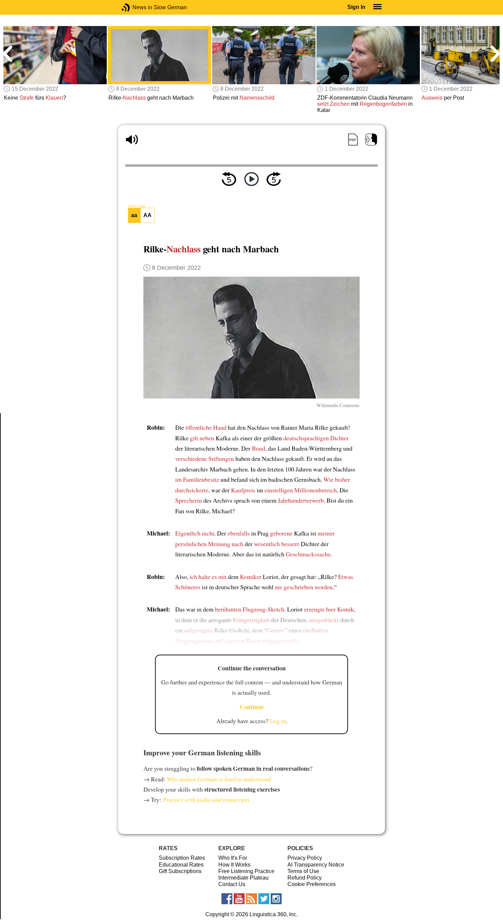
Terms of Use (303, 871)
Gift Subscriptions (180, 871)
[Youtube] (239, 898)
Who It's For (232, 858)
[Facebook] (226, 898)
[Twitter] (263, 898)
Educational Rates (181, 865)
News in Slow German (136, 7)
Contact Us (231, 884)
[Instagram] (276, 898)
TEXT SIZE (137, 206)
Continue (252, 706)
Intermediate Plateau (243, 878)
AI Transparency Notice (315, 865)
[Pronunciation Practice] (371, 139)
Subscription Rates (182, 858)
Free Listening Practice (246, 871)
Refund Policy (304, 878)
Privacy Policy (304, 858)
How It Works (234, 865)
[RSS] (251, 898)
